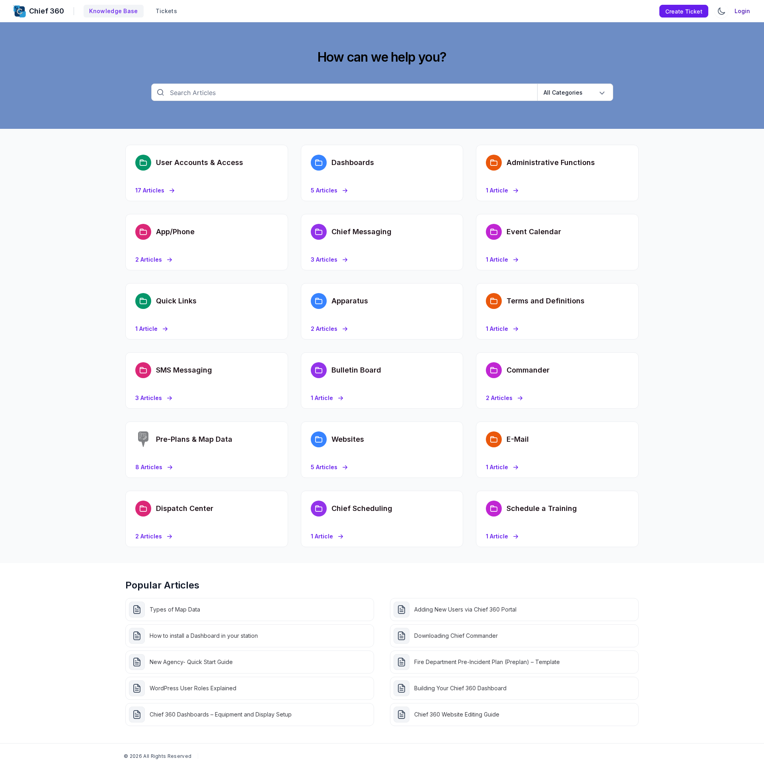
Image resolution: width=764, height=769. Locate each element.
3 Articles (324, 259)
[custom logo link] (19, 11)
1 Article (497, 190)
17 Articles (149, 190)
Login (742, 11)
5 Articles (324, 190)
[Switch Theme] (721, 11)
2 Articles (148, 259)
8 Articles (148, 467)
